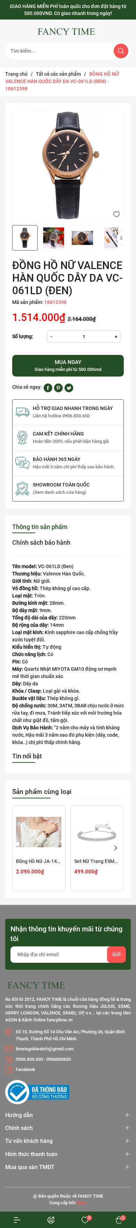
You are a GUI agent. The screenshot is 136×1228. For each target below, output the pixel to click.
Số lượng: (22, 336)
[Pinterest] (58, 387)
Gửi (116, 954)
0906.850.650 (29, 1059)
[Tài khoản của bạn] (17, 1219)
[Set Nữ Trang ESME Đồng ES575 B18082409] (97, 832)
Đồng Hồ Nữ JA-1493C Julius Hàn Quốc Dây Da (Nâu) (38, 861)
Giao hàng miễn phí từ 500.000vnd (68, 365)
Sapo (81, 1202)
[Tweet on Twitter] (69, 387)
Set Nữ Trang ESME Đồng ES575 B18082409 (97, 861)
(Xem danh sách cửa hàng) (59, 492)
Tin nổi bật (27, 756)
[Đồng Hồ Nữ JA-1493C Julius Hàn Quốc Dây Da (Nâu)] (38, 832)
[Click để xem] (68, 165)
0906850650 (58, 1059)
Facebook (25, 1069)
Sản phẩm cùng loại (41, 792)
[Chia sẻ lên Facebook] (48, 387)
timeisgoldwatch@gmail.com (45, 1048)
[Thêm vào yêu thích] (116, 214)
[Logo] (68, 32)
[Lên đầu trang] (118, 1175)
